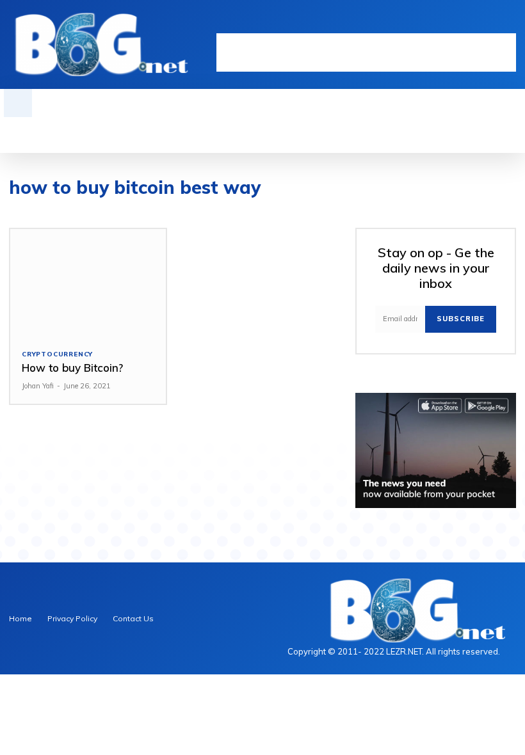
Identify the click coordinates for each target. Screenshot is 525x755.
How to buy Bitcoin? (72, 367)
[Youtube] (509, 23)
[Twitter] (489, 23)
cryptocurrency (57, 354)
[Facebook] (449, 23)
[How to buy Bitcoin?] (88, 283)
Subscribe (461, 318)
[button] (18, 103)
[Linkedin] (469, 23)
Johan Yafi (38, 385)
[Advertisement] (366, 52)
